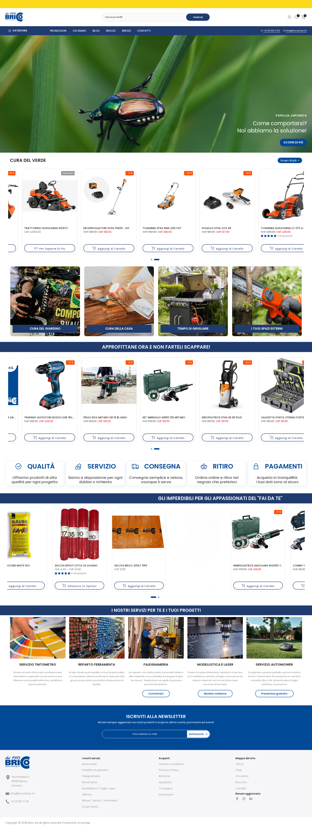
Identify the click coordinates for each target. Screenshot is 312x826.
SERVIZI (126, 31)
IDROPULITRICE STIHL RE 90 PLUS (32, 417)
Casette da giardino (95, 770)
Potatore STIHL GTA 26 (27, 228)
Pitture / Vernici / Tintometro (100, 800)
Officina (87, 794)
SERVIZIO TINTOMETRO (37, 664)
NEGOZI (111, 31)
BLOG (96, 31)
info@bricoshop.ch (296, 30)
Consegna (165, 788)
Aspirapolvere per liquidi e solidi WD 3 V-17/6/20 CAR (165, 421)
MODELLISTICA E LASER (215, 664)
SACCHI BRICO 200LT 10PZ (267, 565)
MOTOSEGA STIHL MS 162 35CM (209, 228)
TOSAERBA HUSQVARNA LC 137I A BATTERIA (99, 228)
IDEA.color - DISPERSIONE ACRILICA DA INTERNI (278, 417)
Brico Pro (241, 782)
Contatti (240, 788)
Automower (89, 764)
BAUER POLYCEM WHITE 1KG (149, 565)
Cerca (239, 764)
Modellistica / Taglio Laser (98, 788)
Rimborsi (164, 776)
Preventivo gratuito (274, 693)
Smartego (84, 823)
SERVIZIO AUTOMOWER (274, 664)
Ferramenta (89, 782)
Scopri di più (288, 160)
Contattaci (156, 693)
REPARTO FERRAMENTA (96, 664)
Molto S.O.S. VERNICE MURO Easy (93, 565)
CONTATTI (144, 31)
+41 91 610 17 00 (271, 30)
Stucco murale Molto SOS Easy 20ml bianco (41, 565)
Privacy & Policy (169, 770)
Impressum (166, 794)
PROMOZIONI (58, 31)
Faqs (238, 770)
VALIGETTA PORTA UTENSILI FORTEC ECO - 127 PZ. (103, 417)
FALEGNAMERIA (156, 664)
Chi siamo (242, 776)
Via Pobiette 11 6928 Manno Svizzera (20, 781)
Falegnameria (91, 776)
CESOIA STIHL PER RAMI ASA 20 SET (152, 228)
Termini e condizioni (171, 764)
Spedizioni (165, 782)
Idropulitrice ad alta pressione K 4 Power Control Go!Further (229, 417)
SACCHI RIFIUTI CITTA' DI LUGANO (212, 565)
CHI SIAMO (79, 31)
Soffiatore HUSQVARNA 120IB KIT (270, 228)
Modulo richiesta (215, 693)
